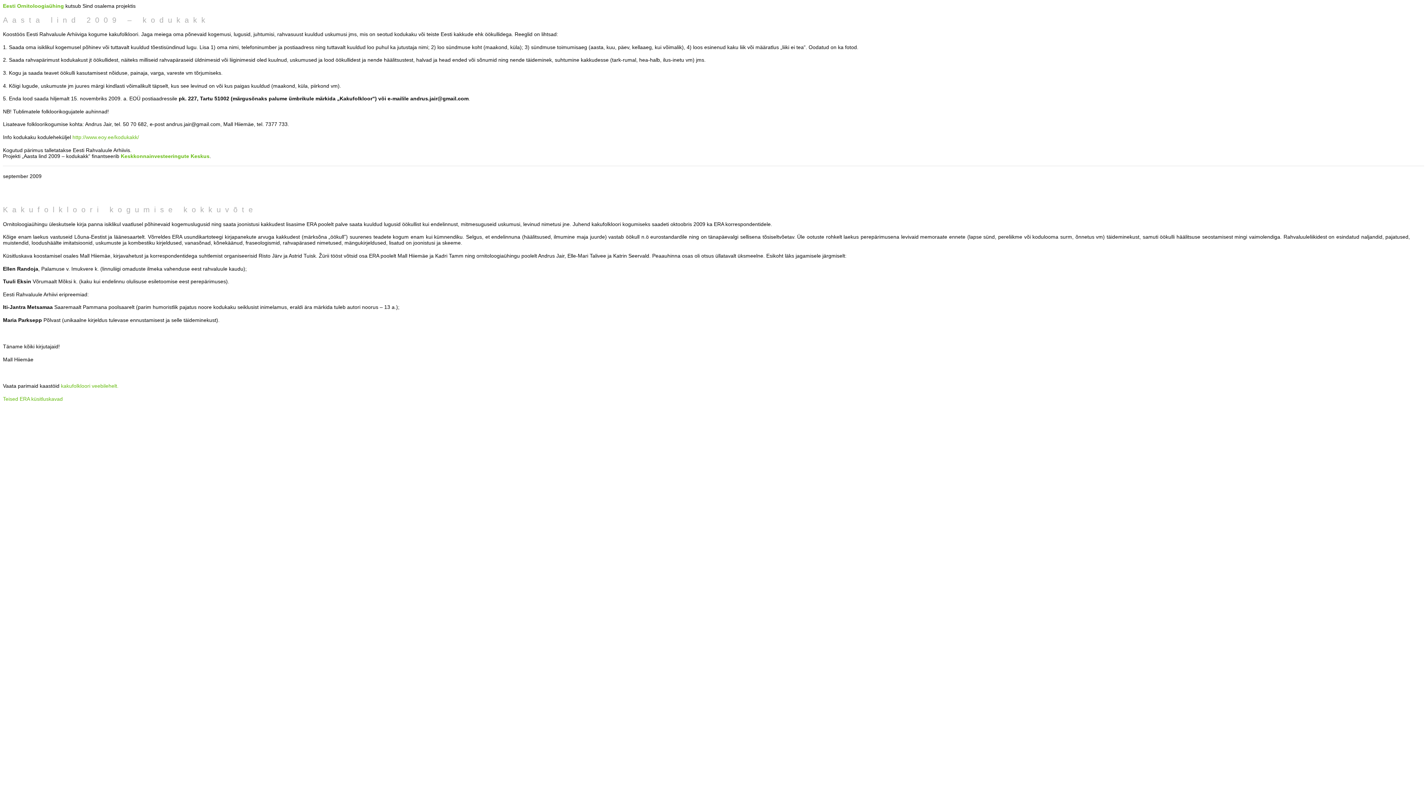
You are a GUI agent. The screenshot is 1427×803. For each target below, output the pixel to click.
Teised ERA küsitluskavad (33, 399)
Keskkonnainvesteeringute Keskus (165, 156)
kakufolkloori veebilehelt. (90, 386)
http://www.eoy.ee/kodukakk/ (105, 137)
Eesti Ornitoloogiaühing (33, 6)
